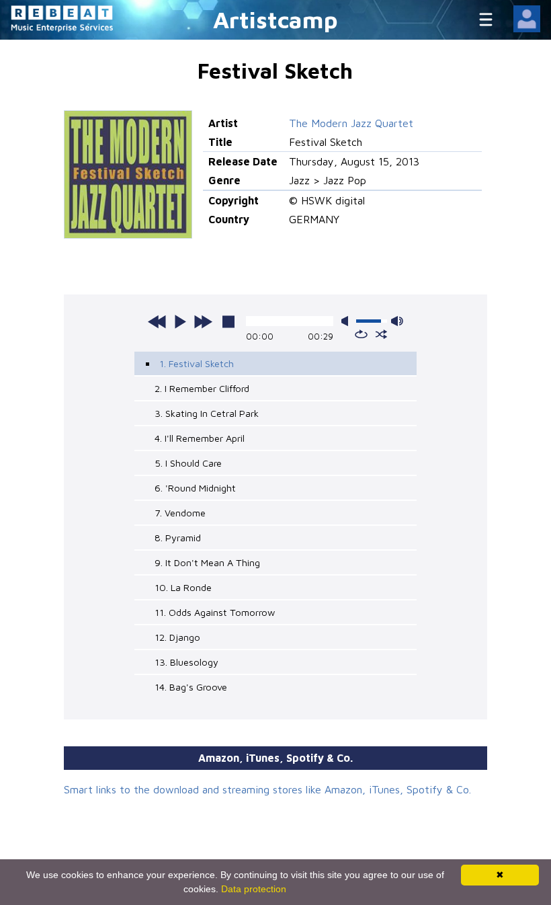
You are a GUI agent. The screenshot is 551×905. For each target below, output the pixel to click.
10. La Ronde (183, 587)
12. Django (177, 637)
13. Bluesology (186, 662)
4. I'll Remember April (200, 438)
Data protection (253, 888)
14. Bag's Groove (191, 687)
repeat (361, 334)
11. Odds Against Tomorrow (215, 612)
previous (157, 321)
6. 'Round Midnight (195, 488)
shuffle (381, 334)
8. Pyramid (178, 537)
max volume (397, 321)
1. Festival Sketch (196, 363)
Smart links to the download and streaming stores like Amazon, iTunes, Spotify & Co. (267, 789)
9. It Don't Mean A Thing (207, 562)
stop (228, 321)
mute (347, 321)
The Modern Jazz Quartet (351, 123)
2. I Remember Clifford (202, 388)
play (180, 321)
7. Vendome (180, 512)
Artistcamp (275, 19)
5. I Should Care (188, 463)
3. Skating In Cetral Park (207, 413)
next (203, 321)
